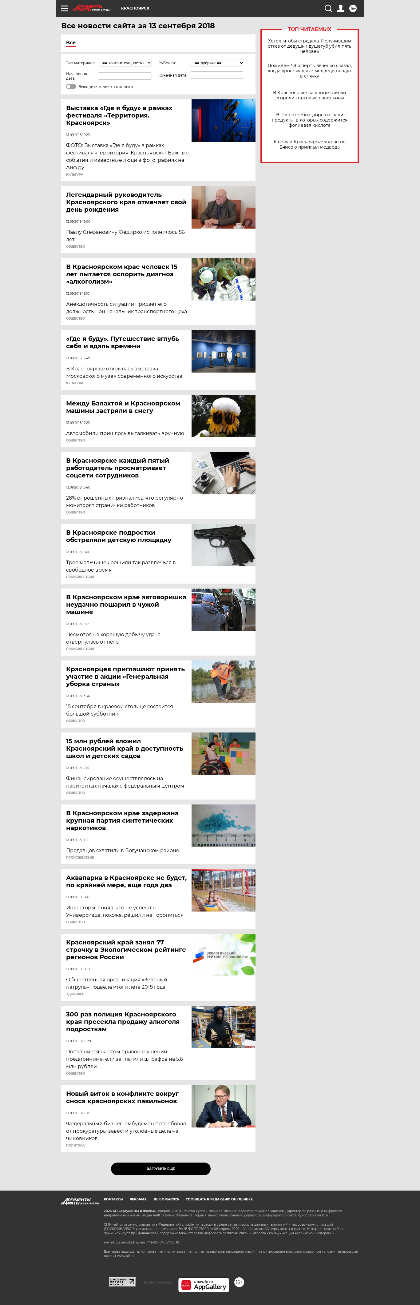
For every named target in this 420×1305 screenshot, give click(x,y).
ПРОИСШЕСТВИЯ (80, 577)
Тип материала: (81, 63)
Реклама (138, 1199)
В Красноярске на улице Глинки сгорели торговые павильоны (309, 95)
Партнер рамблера (157, 1282)
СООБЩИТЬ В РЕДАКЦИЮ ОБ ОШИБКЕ (219, 1199)
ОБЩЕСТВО (75, 246)
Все (71, 43)
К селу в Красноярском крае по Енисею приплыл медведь (310, 144)
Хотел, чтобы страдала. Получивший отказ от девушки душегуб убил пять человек (309, 46)
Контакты (113, 1199)
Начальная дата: (76, 76)
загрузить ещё (161, 1169)
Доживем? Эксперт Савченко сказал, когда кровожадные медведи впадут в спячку (310, 71)
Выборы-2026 (166, 1199)
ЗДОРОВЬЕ (75, 994)
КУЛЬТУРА (74, 174)
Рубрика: (167, 63)
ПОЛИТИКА (75, 1145)
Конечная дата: (172, 75)
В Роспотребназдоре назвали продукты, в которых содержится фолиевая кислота (309, 120)
